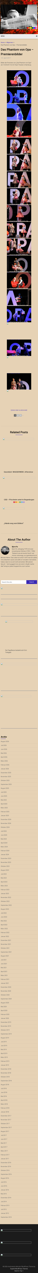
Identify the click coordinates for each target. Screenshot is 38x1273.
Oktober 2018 (5, 1077)
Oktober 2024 (5, 827)
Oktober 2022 (5, 901)
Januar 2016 (5, 1190)
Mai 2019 (4, 1049)
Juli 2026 (4, 745)
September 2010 (6, 1217)
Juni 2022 (4, 917)
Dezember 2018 (6, 1069)
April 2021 (4, 971)
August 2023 (5, 870)
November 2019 (6, 1026)
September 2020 (6, 999)
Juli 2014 (4, 1201)
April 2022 (4, 925)
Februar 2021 (5, 979)
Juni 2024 (4, 835)
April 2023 (4, 882)
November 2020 (6, 991)
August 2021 (5, 956)
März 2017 (4, 1151)
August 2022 (5, 909)
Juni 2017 (4, 1139)
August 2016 (5, 1178)
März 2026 (4, 761)
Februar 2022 (5, 932)
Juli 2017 (4, 1135)
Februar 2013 (5, 1205)
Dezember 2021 (6, 940)
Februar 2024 (5, 850)
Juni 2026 (4, 749)
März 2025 (4, 808)
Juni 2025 (4, 796)
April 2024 (4, 843)
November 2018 (6, 1073)
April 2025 (4, 804)
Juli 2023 (4, 874)
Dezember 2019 (6, 1022)
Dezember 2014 (6, 1198)
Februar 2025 (5, 811)
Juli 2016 (4, 1182)
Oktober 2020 (5, 995)
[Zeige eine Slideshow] (19, 410)
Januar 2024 (5, 854)
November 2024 (6, 823)
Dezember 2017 (6, 1116)
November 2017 (6, 1120)
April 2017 (4, 1147)
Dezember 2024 (6, 819)
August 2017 (5, 1131)
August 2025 (5, 788)
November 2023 (6, 862)
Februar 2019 (5, 1061)
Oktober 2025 (5, 780)
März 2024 (4, 847)
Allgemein (9, 42)
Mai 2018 (4, 1096)
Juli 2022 (4, 913)
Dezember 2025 (6, 772)
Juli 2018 (4, 1088)
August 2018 (5, 1084)
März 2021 (4, 975)
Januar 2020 (5, 1018)
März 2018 (4, 1104)
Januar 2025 (5, 815)
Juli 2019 (4, 1042)
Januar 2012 (5, 1213)
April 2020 (4, 1010)
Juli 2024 (4, 831)
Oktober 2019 (5, 1030)
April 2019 (4, 1053)
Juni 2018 (4, 1092)
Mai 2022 (4, 921)
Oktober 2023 (5, 866)
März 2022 (4, 928)
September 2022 (6, 905)
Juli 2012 (4, 1209)
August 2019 (5, 1038)
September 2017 (6, 1127)
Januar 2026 (5, 769)
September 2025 (6, 784)
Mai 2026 (4, 753)
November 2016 (6, 1166)
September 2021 (6, 952)
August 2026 (5, 741)
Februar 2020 (5, 1014)
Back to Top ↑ (19, 1271)
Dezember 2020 (6, 987)
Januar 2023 (5, 893)
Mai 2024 (4, 839)
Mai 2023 (4, 878)
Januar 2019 (5, 1065)
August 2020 (5, 1003)
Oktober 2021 (5, 948)
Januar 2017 (5, 1159)
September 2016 (6, 1174)
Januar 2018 (5, 1112)
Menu (3, 36)
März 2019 (4, 1057)
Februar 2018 (5, 1108)
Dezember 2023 (6, 858)
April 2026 (4, 757)
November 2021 (6, 944)
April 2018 (4, 1100)
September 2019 (6, 1034)
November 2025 (6, 776)
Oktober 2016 (5, 1170)
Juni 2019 (4, 1045)
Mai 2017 (4, 1143)
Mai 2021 (4, 967)
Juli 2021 (4, 960)
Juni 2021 (4, 964)
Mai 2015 (4, 1194)
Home (3, 42)
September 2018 (6, 1081)
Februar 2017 (5, 1155)
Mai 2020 (4, 1006)
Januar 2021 (5, 983)
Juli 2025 (4, 792)
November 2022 (6, 897)
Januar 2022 (5, 936)
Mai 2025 (4, 800)
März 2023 (4, 886)
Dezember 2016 (6, 1162)
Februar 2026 (5, 765)
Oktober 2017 (5, 1123)
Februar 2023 (5, 889)
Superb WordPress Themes (19, 1269)
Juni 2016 (4, 1186)
